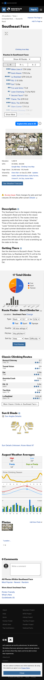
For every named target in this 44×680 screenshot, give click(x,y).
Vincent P (14, 178)
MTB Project (27, 614)
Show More (10, 114)
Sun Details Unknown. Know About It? (18, 445)
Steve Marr (15, 173)
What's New (7, 595)
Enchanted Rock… (8, 19)
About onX (6, 657)
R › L (22, 65)
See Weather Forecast (12, 183)
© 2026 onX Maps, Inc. (15, 677)
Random (25, 582)
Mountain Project (28, 610)
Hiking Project (28, 617)
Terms (27, 677)
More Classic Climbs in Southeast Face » (20, 404)
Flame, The (15, 99)
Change (29, 314)
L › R (9, 65)
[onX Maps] (8, 642)
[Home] (13, 9)
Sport (24, 323)
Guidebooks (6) (8, 597)
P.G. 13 (13, 80)
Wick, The (15, 103)
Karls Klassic (16, 73)
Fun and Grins (17, 88)
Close (22, 673)
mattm (13, 176)
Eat (12, 84)
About (5, 610)
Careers (5, 661)
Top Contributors (8, 628)
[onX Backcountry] (9, 3)
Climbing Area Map (22, 49)
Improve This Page (34, 18)
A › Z (34, 65)
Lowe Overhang (17, 92)
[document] (22, 670)
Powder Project (28, 624)
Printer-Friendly (8, 592)
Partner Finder (8, 621)
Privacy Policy (25, 668)
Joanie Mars (29, 178)
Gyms (5, 617)
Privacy (33, 677)
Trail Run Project (28, 621)
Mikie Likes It (16, 69)
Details (32, 198)
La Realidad (16, 77)
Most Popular (7, 582)
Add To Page (36, 21)
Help (4, 614)
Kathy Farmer (33, 176)
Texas (14, 16)
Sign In (34, 9)
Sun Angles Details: (19, 424)
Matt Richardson (22, 176)
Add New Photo (35, 522)
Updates (35, 173)
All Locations (6, 16)
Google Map (15, 167)
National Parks (28, 628)
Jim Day (21, 178)
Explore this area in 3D (26, 124)
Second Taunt (17, 95)
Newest (17, 582)
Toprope (34, 323)
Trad (16, 323)
